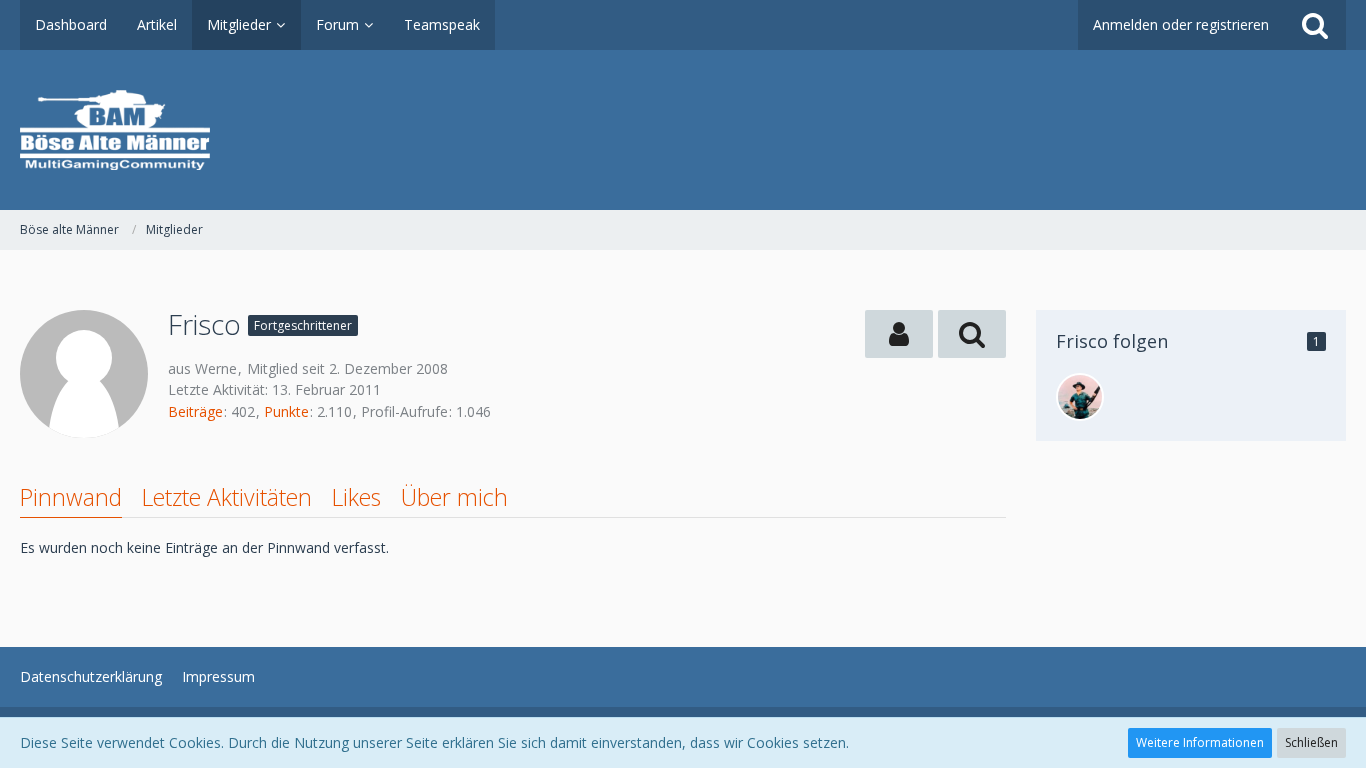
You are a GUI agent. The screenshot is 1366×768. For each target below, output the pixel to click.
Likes (356, 497)
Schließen (1311, 742)
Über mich (454, 497)
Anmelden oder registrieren (1181, 24)
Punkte (286, 411)
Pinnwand (71, 497)
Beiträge (195, 411)
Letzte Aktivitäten (227, 497)
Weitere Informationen (1200, 742)
